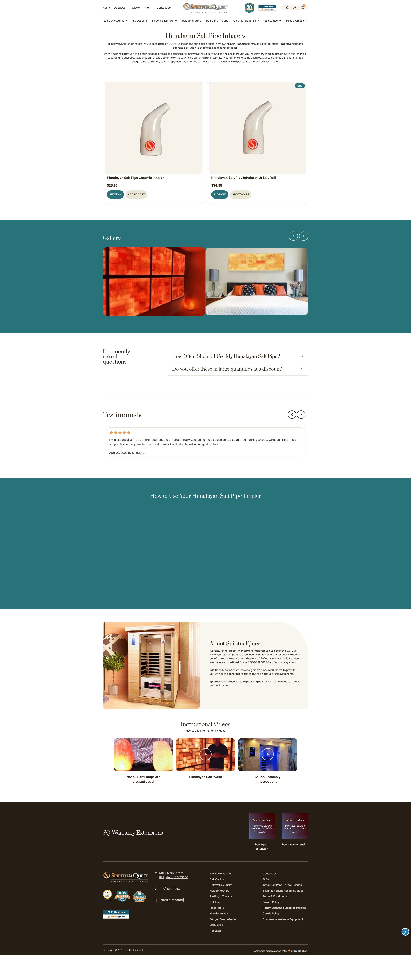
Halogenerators (191, 20)
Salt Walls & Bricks (162, 20)
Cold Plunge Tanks (244, 20)
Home (106, 7)
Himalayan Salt (295, 20)
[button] (287, 8)
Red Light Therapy (217, 20)
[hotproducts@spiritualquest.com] (156, 900)
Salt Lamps (271, 20)
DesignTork (301, 951)
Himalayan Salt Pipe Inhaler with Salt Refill (244, 177)
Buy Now (115, 194)
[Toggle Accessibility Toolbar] (405, 932)
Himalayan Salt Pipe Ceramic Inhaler (135, 177)
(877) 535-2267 (169, 889)
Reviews (135, 7)
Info (146, 7)
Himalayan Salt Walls (205, 777)
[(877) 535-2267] (156, 888)
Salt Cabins (140, 20)
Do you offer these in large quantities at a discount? (228, 369)
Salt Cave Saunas (113, 20)
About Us (119, 7)
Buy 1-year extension (295, 844)
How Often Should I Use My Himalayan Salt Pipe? (226, 356)
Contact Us (164, 7)
